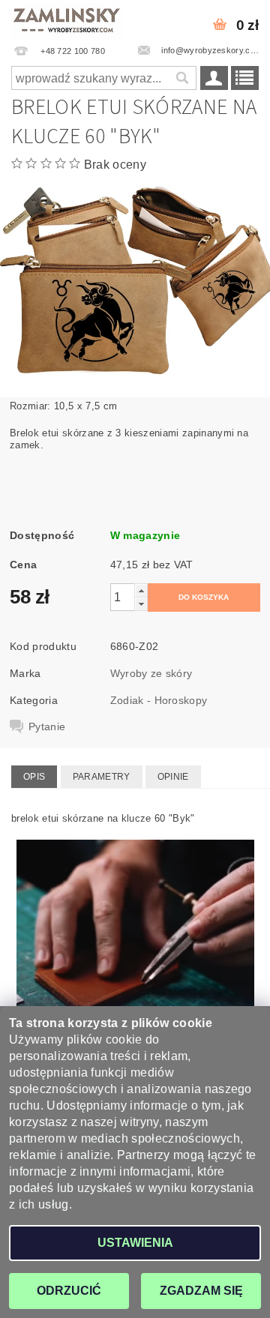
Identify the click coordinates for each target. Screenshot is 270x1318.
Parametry (101, 776)
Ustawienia (135, 1242)
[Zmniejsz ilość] (141, 604)
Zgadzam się (201, 1290)
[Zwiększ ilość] (141, 590)
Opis (34, 776)
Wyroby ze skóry (151, 673)
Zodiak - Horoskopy (159, 700)
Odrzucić (69, 1290)
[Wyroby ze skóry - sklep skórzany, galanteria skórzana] (67, 19)
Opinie (173, 776)
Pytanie (46, 726)
